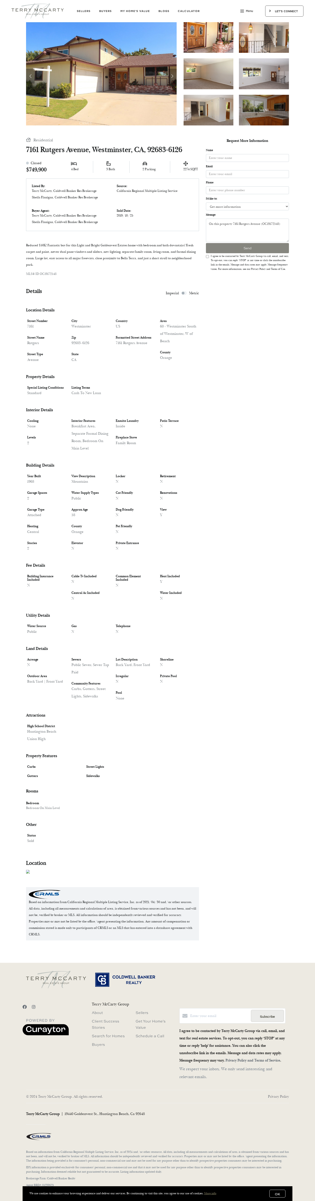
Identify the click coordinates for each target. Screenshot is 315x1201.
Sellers (84, 10)
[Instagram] (34, 1007)
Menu (249, 11)
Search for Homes (108, 1035)
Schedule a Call (150, 1035)
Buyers (105, 10)
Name (209, 150)
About (97, 1012)
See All (264, 110)
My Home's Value (135, 10)
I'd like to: (211, 198)
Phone (210, 182)
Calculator (189, 10)
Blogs (163, 10)
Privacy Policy (278, 1096)
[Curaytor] (46, 1034)
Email (209, 166)
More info (210, 1193)
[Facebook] (25, 1007)
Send (248, 248)
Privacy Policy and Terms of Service (253, 1060)
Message (211, 215)
